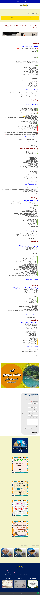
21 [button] (7, 557)
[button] (17, 6)
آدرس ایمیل (36, 409)
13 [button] (20, 557)
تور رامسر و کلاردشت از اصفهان (21, 553)
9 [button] (26, 557)
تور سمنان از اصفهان (8, 555)
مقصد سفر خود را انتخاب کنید (33, 413)
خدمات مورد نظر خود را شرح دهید (32, 417)
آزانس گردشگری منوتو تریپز (15, 593)
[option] (33, 552)
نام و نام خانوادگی (34, 401)
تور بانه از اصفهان (35, 555)
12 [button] (21, 557)
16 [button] (15, 557)
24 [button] (2, 557)
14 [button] (18, 557)
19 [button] (10, 557)
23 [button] (4, 557)
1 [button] (38, 557)
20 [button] (9, 557)
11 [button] (23, 557)
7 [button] (29, 557)
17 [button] (13, 557)
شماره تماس (35, 405)
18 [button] (12, 557)
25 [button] (1, 557)
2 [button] (37, 557)
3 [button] (35, 557)
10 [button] (24, 557)
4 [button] (34, 557)
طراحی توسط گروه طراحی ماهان (25, 593)
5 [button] (32, 557)
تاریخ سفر (36, 426)
